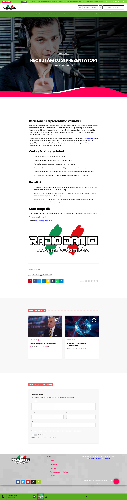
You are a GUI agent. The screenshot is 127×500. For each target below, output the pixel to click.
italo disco (36, 274)
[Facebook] (121, 2)
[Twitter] (23, 482)
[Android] (123, 2)
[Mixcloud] (116, 2)
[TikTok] (111, 2)
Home (52, 461)
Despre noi (53, 464)
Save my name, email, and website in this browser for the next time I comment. (57, 431)
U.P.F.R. (91, 458)
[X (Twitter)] (109, 2)
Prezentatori (46, 274)
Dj (29, 274)
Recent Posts (63, 53)
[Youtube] (28, 482)
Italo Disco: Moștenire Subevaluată (76, 344)
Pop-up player (114, 7)
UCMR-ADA (107, 458)
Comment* (35, 401)
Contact (52, 476)
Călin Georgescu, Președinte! (43, 343)
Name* (33, 413)
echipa (53, 125)
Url (33, 421)
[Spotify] (113, 2)
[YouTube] (106, 2)
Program (53, 468)
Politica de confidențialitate (59, 472)
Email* (68, 413)
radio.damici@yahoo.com (43, 221)
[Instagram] (118, 2)
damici (38, 270)
